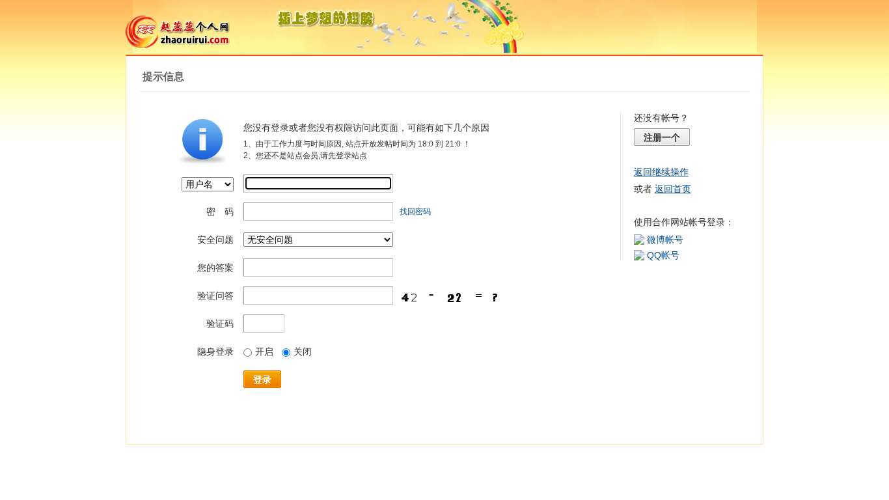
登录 (262, 379)
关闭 (303, 351)
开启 (264, 351)
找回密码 (415, 211)
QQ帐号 (663, 255)
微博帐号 (665, 239)
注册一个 (662, 137)
